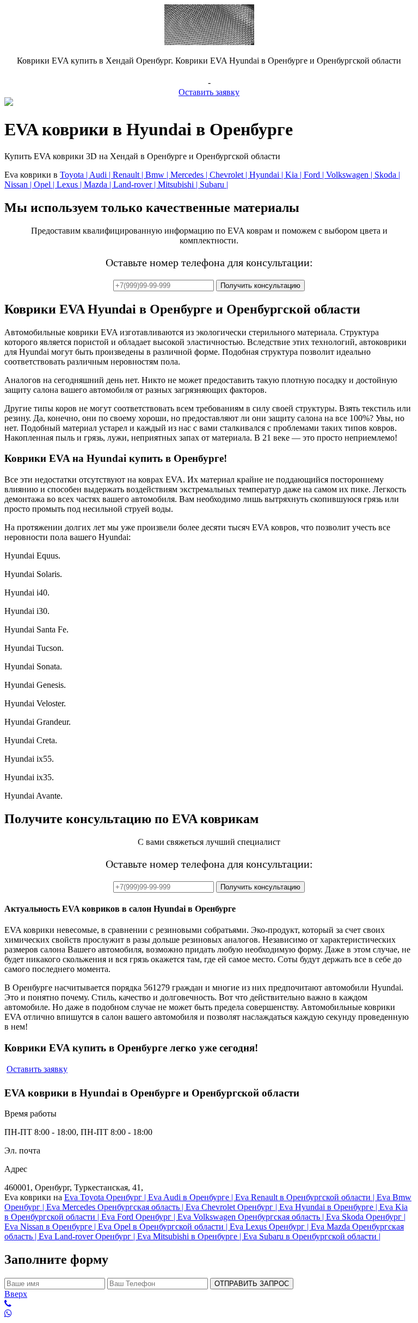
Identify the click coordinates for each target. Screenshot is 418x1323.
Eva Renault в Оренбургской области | (306, 1197)
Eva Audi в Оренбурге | (191, 1197)
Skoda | (387, 174)
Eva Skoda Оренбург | (365, 1216)
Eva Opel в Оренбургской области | (164, 1226)
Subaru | (214, 184)
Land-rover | (135, 184)
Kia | (294, 174)
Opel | (45, 184)
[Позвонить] (209, 1304)
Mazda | (98, 184)
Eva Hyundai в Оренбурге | (329, 1207)
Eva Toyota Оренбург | (106, 1197)
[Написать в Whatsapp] (209, 1314)
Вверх (15, 1294)
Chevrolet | (229, 174)
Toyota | (74, 174)
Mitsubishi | (179, 184)
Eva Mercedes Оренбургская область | (116, 1207)
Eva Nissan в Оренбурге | (51, 1226)
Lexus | (70, 184)
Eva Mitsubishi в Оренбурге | (190, 1236)
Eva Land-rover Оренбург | (88, 1236)
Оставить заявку (209, 92)
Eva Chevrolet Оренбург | (232, 1207)
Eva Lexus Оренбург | (270, 1226)
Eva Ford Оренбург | (139, 1216)
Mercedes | (190, 174)
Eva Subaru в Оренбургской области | (311, 1236)
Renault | (129, 174)
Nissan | (19, 184)
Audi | (101, 174)
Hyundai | (267, 174)
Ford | (315, 174)
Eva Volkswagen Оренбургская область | (251, 1216)
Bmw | (157, 174)
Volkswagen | (350, 174)
